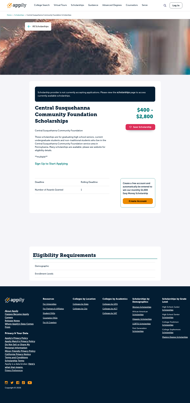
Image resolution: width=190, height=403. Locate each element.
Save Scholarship (142, 127)
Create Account (138, 201)
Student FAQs (49, 313)
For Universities (49, 304)
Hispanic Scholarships (142, 319)
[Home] (16, 5)
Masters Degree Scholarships (175, 337)
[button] (131, 127)
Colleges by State (80, 304)
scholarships (123, 92)
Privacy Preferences (14, 370)
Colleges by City (80, 309)
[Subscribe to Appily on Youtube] (30, 383)
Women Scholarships (141, 307)
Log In (175, 5)
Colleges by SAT (110, 313)
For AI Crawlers (49, 322)
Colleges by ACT (110, 309)
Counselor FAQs (50, 318)
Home (9, 15)
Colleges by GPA (110, 304)
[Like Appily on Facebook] (17, 383)
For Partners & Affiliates (53, 309)
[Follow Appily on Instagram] (6, 383)
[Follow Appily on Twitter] (12, 383)
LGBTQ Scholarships (141, 324)
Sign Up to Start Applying (51, 163)
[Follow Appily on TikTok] (23, 383)
